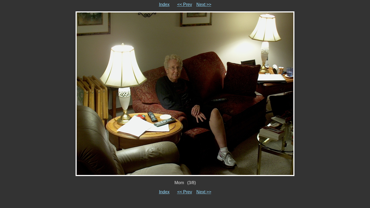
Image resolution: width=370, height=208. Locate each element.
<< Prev (184, 4)
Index (164, 4)
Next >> (203, 4)
